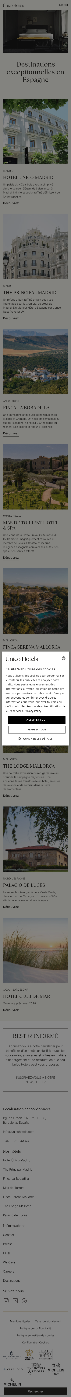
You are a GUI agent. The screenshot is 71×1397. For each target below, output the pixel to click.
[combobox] (64, 658)
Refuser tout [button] (36, 729)
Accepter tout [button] (37, 719)
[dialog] (35, 699)
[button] (35, 738)
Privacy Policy (32, 711)
